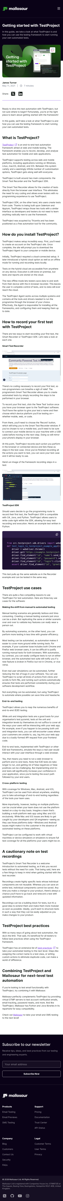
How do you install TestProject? (30, 234)
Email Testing (8, 1112)
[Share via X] (13, 94)
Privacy (38, 1154)
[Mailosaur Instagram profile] (27, 1196)
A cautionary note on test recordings (25, 854)
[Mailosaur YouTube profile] (20, 1196)
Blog (4, 1143)
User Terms (40, 1149)
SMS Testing (8, 1122)
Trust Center (41, 1122)
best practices (45, 948)
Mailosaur (18, 1014)
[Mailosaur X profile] (4, 1196)
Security (6, 1159)
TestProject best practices (25, 925)
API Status (40, 1127)
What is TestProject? (20, 138)
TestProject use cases (21, 588)
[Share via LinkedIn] (20, 94)
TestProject (8, 144)
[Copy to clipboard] (56, 534)
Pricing (38, 1112)
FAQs (4, 1165)
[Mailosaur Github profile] (12, 1196)
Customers (7, 1149)
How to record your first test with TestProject (27, 324)
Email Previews (9, 1117)
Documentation (42, 1117)
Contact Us (7, 1154)
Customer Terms (43, 1143)
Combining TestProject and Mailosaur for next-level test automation (27, 976)
